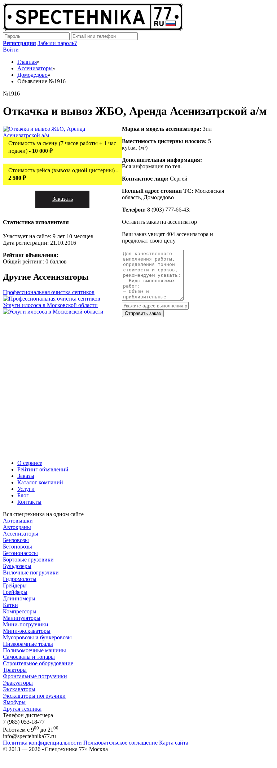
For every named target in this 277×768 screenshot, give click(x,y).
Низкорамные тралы (28, 644)
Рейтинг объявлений (43, 469)
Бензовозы (16, 540)
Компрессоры (19, 611)
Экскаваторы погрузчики (34, 696)
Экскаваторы (19, 689)
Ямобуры (14, 702)
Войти (11, 49)
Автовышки (18, 521)
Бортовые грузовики (28, 559)
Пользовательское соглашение (120, 743)
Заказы (25, 476)
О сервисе (29, 463)
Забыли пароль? (57, 43)
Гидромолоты (19, 579)
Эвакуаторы (18, 683)
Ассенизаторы (20, 534)
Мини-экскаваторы (26, 631)
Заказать (62, 199)
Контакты (29, 502)
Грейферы (15, 592)
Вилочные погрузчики (31, 572)
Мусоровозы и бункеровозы (37, 637)
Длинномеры (19, 598)
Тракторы (15, 670)
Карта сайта (173, 743)
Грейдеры (15, 585)
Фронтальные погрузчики (35, 676)
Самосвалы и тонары (29, 657)
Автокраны (17, 527)
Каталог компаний (40, 482)
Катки (10, 605)
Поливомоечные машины (34, 650)
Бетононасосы (20, 553)
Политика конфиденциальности (42, 743)
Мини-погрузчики (25, 624)
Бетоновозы (17, 546)
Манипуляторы (21, 618)
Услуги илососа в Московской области (50, 305)
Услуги (26, 489)
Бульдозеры (17, 566)
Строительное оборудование (38, 663)
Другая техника (22, 709)
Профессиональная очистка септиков (48, 292)
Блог (23, 495)
